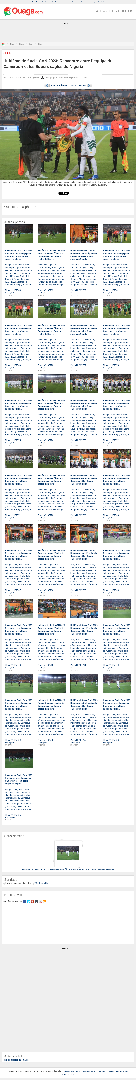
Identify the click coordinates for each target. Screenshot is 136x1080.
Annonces (75, 2)
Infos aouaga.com (70, 1071)
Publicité (101, 2)
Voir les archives (42, 883)
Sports (54, 2)
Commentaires (86, 1071)
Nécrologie (92, 2)
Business (61, 2)
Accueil (34, 2)
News (68, 2)
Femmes (84, 2)
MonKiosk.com (44, 2)
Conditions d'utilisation (104, 1071)
